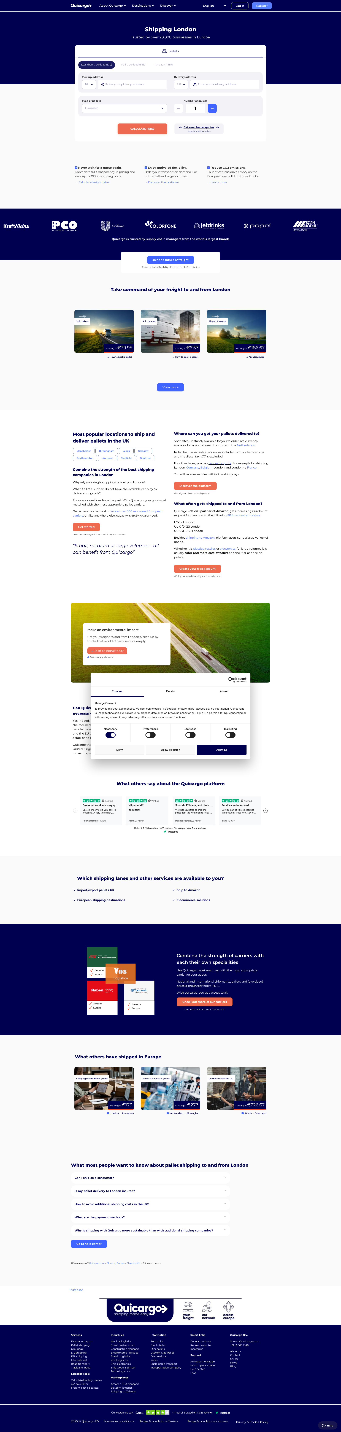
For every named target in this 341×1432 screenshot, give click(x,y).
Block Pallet (158, 1345)
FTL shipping (79, 1356)
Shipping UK (133, 1263)
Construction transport (125, 1349)
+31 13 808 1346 (239, 1345)
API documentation (202, 1361)
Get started (86, 527)
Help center (197, 1369)
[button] (170, 387)
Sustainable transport (164, 1363)
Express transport (82, 1341)
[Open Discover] (175, 6)
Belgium (206, 467)
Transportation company (166, 1367)
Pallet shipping (80, 1345)
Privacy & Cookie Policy (252, 1422)
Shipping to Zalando (123, 1391)
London (114, 1113)
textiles (210, 548)
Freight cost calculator (85, 1387)
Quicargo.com (97, 1263)
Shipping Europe (116, 1263)
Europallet (157, 1341)
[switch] (150, 735)
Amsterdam (176, 1113)
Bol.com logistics (121, 1387)
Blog (233, 1366)
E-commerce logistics (124, 1352)
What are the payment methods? (100, 1217)
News (233, 1362)
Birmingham (193, 1113)
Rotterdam (128, 1113)
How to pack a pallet (203, 1365)
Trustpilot (76, 1290)
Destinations (158, 1356)
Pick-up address (92, 77)
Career (234, 1358)
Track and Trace (80, 1367)
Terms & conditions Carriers (159, 1421)
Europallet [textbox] (91, 108)
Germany (192, 467)
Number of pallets (195, 101)
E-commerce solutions (193, 900)
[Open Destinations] (153, 6)
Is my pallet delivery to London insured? (105, 1191)
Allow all (221, 749)
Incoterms (196, 1349)
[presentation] (132, 84)
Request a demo (200, 1341)
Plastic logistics (120, 1356)
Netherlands (246, 445)
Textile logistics (120, 1371)
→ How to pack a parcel (185, 357)
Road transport (80, 1363)
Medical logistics (121, 1341)
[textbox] (89, 84)
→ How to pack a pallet (119, 357)
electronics (228, 548)
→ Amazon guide (255, 357)
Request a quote (200, 1345)
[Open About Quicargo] (125, 6)
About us (235, 1351)
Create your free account (197, 568)
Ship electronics (121, 1363)
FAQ (193, 1372)
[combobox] (89, 84)
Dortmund (260, 1113)
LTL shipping (79, 1352)
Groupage (77, 1349)
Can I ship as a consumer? (94, 1178)
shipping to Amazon (200, 537)
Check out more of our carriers (204, 1002)
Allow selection (170, 749)
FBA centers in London (243, 515)
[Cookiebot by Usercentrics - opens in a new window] (231, 679)
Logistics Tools (80, 1373)
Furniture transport (123, 1345)
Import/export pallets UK (95, 890)
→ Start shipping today (107, 650)
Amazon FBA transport (125, 1384)
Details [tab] (170, 691)
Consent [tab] (117, 691)
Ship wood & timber (123, 1367)
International (79, 1360)
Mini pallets (158, 1349)
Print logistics (119, 1360)
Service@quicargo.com (244, 1341)
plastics (198, 548)
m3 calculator (79, 1384)
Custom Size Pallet (162, 1352)
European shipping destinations (101, 900)
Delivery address (185, 77)
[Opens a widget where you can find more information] (327, 1425)
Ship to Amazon (188, 890)
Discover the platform (195, 486)
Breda (248, 1113)
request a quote (220, 463)
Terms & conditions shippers (208, 1421)
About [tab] (224, 691)
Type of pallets (91, 101)
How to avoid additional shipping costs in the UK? (112, 1204)
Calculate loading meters (86, 1380)
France (252, 467)
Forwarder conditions (119, 1421)
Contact (235, 1355)
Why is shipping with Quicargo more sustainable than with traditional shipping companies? (144, 1230)
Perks (154, 1360)
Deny (119, 749)
